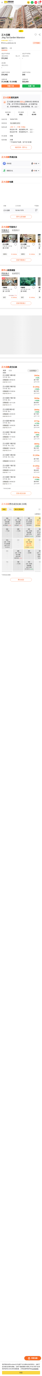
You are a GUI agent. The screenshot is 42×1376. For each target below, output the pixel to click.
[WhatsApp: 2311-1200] (32, 2)
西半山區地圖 (21, 217)
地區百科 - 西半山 (21, 147)
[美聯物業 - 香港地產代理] (9, 2)
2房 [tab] (11, 48)
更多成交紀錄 (21, 493)
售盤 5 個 (10, 86)
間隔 (10, 509)
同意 (21, 1373)
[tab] (5, 230)
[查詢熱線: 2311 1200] (28, 2)
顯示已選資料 (19, 509)
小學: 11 (12, 127)
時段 (4, 509)
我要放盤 (34, 1358)
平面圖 (37, 43)
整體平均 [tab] (4, 48)
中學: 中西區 (21, 127)
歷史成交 (21, 580)
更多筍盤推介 (21, 260)
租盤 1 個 (31, 86)
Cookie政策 (35, 1369)
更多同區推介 (21, 303)
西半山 (22, 102)
